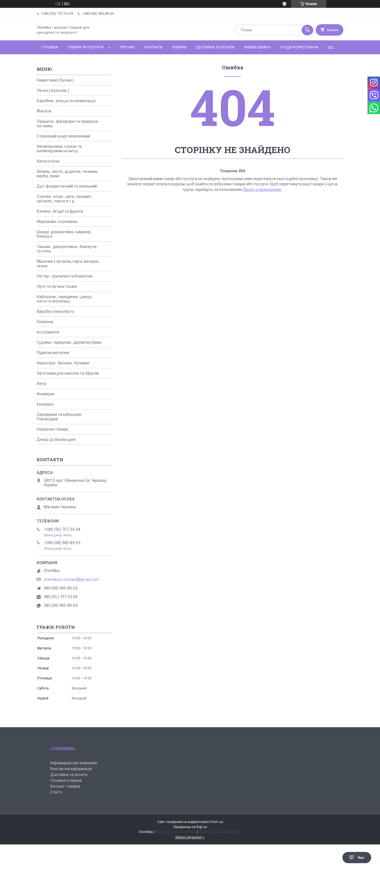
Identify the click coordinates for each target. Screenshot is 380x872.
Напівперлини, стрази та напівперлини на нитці (59, 148)
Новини (179, 47)
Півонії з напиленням (262, 189)
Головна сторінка (66, 780)
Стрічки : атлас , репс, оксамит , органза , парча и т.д (65, 198)
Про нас (127, 47)
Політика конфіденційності (220, 832)
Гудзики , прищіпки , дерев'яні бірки (69, 342)
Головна (49, 47)
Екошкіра (45, 404)
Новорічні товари (52, 429)
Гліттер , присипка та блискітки (64, 276)
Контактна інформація (71, 769)
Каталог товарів (65, 786)
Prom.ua (216, 822)
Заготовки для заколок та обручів (68, 373)
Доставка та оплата (215, 47)
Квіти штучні (48, 161)
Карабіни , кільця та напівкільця (66, 101)
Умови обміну (257, 47)
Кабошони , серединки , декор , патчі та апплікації (65, 298)
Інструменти (48, 332)
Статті (56, 792)
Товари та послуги (85, 47)
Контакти (153, 47)
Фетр (41, 383)
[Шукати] (307, 30)
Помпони (45, 322)
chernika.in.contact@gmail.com (71, 579)
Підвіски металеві (53, 352)
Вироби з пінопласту (55, 311)
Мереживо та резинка (57, 221)
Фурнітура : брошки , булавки (63, 363)
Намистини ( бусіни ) (55, 80)
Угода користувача (299, 47)
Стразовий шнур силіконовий (63, 136)
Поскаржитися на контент (175, 832)
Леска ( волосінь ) (53, 90)
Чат (360, 857)
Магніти (44, 111)
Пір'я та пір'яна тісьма (57, 286)
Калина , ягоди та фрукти (60, 211)
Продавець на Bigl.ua (190, 827)
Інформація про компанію (73, 763)
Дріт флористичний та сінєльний (67, 186)
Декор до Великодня (56, 439)
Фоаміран (46, 394)
